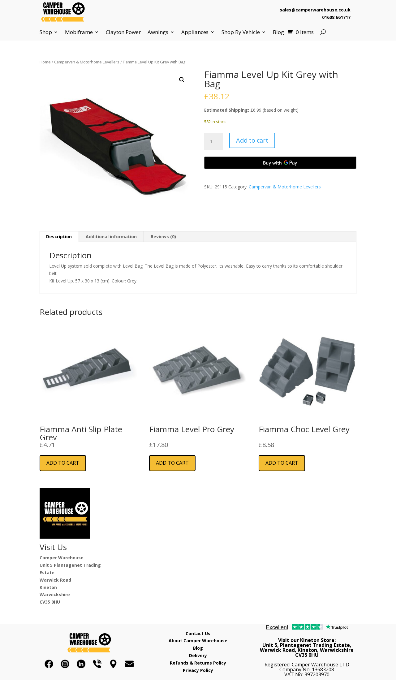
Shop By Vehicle (241, 32)
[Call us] (97, 664)
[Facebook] (49, 664)
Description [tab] (59, 236)
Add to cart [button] (62, 462)
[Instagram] (65, 664)
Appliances (195, 32)
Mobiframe (79, 32)
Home (45, 62)
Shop (46, 32)
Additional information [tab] (111, 236)
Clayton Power (123, 32)
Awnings (158, 32)
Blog (278, 32)
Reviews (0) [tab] (163, 236)
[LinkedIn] (81, 664)
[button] (181, 79)
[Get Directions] (113, 664)
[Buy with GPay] (280, 163)
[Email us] (129, 664)
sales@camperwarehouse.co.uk (315, 10)
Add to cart (252, 140)
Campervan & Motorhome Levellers (86, 62)
